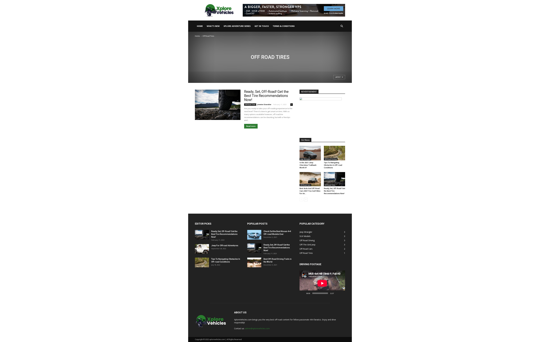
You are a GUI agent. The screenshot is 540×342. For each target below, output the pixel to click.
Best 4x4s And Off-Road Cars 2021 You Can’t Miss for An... (310, 191)
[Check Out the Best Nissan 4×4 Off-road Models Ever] (254, 235)
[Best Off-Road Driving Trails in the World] (254, 262)
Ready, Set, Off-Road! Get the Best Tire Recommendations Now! (266, 96)
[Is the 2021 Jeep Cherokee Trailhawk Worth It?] (310, 153)
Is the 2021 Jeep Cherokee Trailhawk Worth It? (308, 165)
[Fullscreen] (341, 293)
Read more (251, 126)
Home (200, 26)
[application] (322, 283)
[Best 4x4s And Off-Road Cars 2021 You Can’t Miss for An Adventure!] (310, 179)
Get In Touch (262, 26)
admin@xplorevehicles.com (257, 328)
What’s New (213, 26)
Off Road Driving (331, 159)
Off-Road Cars (305, 185)
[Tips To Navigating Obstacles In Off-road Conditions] (334, 153)
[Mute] (337, 293)
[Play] (303, 293)
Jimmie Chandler (264, 104)
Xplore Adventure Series (237, 26)
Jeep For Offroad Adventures (224, 245)
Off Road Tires (250, 104)
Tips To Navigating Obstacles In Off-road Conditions (333, 165)
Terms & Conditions (284, 26)
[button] (341, 26)
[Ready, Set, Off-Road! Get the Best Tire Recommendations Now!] (217, 105)
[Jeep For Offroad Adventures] (202, 249)
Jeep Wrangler (305, 159)
